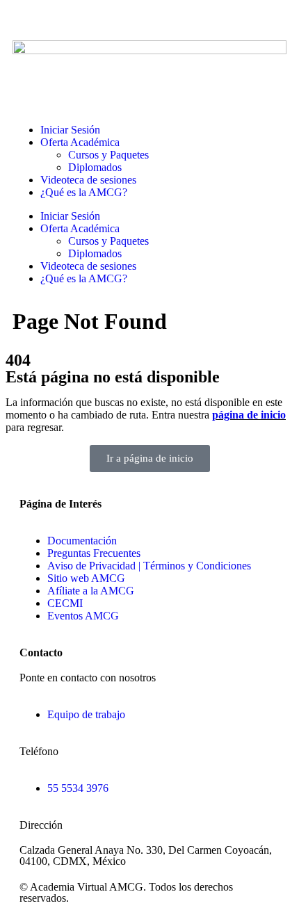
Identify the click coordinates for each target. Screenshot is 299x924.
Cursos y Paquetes (108, 155)
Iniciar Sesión (70, 130)
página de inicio (249, 415)
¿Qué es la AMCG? (83, 192)
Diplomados (95, 167)
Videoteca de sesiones (88, 180)
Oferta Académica (80, 142)
